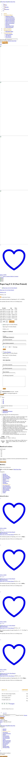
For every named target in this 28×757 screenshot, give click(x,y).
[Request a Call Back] (4, 714)
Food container (9, 34)
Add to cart (12, 321)
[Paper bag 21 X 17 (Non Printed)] (14, 625)
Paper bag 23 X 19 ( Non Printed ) (7, 675)
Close (1, 720)
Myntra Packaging (9, 23)
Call (5, 347)
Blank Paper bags (9, 26)
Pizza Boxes (8, 37)
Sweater (9, 40)
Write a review (3, 462)
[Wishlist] (0, 245)
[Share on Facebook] (3, 400)
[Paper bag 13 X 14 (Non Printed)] (14, 578)
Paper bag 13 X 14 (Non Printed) (7, 581)
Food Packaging (8, 33)
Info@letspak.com (6, 699)
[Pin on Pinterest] (3, 402)
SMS (9, 347)
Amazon (4, 482)
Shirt (15, 40)
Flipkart (4, 479)
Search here (2, 39)
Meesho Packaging (10, 20)
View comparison (3, 756)
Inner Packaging (9, 27)
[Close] (0, 470)
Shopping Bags (7, 30)
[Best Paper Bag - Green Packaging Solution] (7, 1)
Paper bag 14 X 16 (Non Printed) (7, 534)
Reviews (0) (5, 412)
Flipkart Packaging (10, 21)
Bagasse (4, 491)
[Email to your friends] (3, 403)
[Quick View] (0, 530)
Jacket (12, 40)
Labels (4, 492)
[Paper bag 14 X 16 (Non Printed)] (1, 287)
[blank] (1, 277)
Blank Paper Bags (17, 469)
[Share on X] (3, 399)
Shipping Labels (9, 16)
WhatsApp (14, 347)
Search (4, 43)
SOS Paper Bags (9, 31)
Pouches (7, 24)
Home (5, 13)
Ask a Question (7, 352)
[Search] (3, 11)
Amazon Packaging (10, 19)
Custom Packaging (9, 17)
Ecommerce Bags (8, 15)
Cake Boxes (8, 35)
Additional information (7, 411)
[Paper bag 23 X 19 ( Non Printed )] (14, 673)
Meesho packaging (7, 487)
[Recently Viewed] (6, 714)
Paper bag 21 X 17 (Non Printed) (7, 628)
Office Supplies (7, 28)
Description (5, 410)
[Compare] (3, 530)
